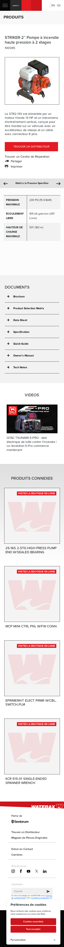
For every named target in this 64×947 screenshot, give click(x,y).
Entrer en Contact (22, 849)
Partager (16, 161)
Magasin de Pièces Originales (29, 838)
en (53, 5)
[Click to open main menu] (5, 5)
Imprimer (17, 166)
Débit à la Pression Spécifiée (32, 183)
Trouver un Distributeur (25, 832)
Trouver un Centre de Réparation (27, 156)
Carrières (17, 855)
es (58, 5)
